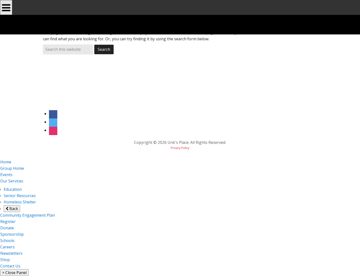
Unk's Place (77, 24)
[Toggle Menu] (6, 7)
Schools (7, 240)
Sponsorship (12, 234)
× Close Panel (14, 272)
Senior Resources (20, 195)
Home (5, 162)
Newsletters (11, 253)
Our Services (11, 181)
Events (6, 174)
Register (8, 221)
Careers (7, 247)
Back (13, 208)
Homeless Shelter (20, 202)
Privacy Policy (180, 148)
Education (13, 189)
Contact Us (10, 266)
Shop (5, 259)
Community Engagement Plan (27, 215)
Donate (7, 228)
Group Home (12, 168)
